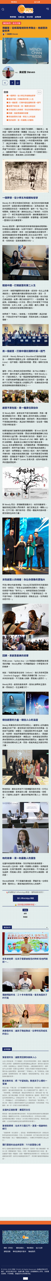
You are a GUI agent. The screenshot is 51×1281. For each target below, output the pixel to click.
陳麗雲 (25, 917)
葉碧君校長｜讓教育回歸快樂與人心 (19, 1057)
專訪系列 (7, 23)
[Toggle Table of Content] (38, 92)
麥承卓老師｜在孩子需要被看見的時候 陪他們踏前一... (25, 960)
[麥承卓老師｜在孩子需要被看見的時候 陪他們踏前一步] (25, 944)
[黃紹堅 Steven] (3, 34)
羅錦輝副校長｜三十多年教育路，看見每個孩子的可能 (24, 996)
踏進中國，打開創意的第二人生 (21, 99)
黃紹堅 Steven (12, 34)
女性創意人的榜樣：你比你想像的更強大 (25, 109)
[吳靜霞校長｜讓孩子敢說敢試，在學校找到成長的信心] (25, 1016)
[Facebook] (12, 82)
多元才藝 (16, 23)
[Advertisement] (25, 1190)
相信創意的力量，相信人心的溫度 (22, 116)
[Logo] (25, 9)
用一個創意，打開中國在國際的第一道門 (25, 102)
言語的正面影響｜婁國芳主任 (16, 1109)
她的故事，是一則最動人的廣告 (21, 120)
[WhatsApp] (17, 82)
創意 (25, 913)
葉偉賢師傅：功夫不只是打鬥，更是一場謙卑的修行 (24, 1127)
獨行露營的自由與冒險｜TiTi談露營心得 (21, 1144)
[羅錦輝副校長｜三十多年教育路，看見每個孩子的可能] (25, 980)
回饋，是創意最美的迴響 (18, 113)
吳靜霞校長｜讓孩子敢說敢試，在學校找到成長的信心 (24, 1032)
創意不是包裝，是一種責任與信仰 (22, 106)
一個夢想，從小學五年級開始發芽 (22, 95)
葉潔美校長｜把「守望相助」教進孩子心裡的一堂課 (24, 1082)
